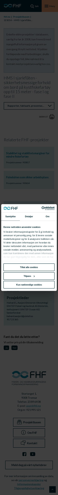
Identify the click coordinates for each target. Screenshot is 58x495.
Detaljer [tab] (29, 216)
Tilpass (27, 276)
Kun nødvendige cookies (29, 284)
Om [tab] (47, 216)
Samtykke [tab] (10, 216)
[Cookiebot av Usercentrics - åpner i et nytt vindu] (42, 208)
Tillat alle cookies (29, 267)
